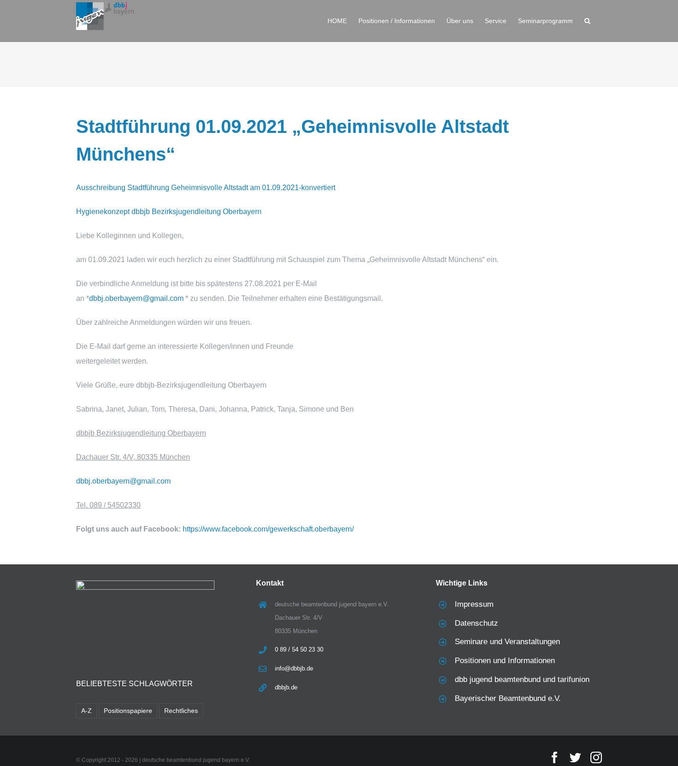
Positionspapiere (128, 710)
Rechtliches (181, 710)
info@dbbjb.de (294, 668)
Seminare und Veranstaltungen (507, 641)
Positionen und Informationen (505, 660)
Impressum (474, 604)
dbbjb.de (286, 687)
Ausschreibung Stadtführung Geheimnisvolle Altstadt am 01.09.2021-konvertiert (205, 188)
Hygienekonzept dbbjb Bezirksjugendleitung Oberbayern (169, 211)
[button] (587, 21)
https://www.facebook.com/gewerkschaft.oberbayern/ (268, 529)
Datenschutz (476, 623)
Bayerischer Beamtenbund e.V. (508, 698)
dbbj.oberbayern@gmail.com (136, 298)
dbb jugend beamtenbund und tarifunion (522, 679)
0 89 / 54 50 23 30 (299, 649)
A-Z (86, 710)
